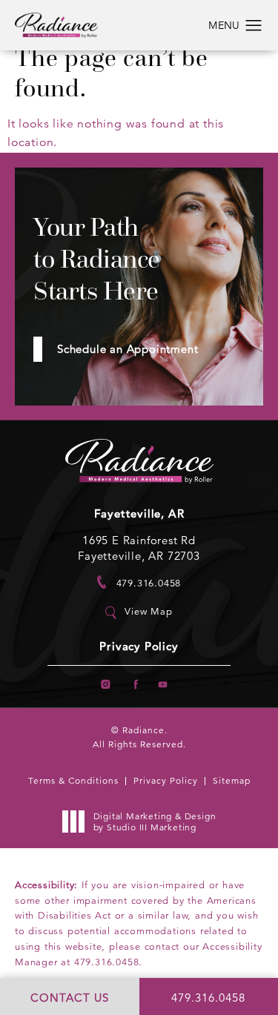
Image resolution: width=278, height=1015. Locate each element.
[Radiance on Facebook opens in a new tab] (134, 684)
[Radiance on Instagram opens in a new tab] (106, 684)
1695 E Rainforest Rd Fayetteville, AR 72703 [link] (139, 548)
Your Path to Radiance (96, 259)
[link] (139, 582)
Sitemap (232, 780)
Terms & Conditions (73, 780)
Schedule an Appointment (127, 349)
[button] (254, 26)
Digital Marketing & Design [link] (154, 821)
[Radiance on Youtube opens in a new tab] (163, 684)
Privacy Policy (138, 647)
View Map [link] (148, 612)
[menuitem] (106, 684)
